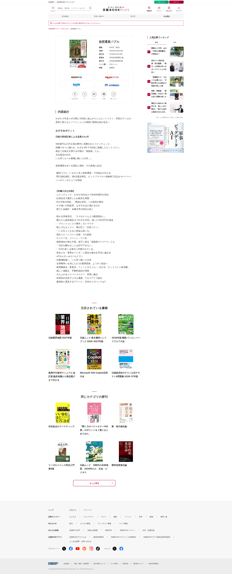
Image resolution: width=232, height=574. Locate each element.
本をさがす (65, 29)
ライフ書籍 (123, 523)
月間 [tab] (174, 42)
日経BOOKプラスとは (77, 537)
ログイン (176, 2)
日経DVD (108, 530)
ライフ (132, 16)
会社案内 (66, 563)
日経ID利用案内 (153, 563)
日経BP (51, 2)
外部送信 (125, 563)
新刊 (71, 523)
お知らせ (72, 510)
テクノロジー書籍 (104, 523)
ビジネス (65, 16)
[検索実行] (90, 8)
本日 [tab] (156, 42)
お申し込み (161, 2)
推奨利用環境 (98, 537)
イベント (128, 517)
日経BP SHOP (74, 530)
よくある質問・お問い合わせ (80, 541)
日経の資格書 (92, 530)
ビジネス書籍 (85, 523)
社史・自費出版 (148, 530)
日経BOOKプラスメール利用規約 (123, 537)
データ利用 (114, 563)
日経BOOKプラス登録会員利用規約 (156, 537)
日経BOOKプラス (54, 29)
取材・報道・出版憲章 (81, 563)
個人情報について (99, 563)
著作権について (138, 563)
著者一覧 (163, 517)
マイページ (87, 510)
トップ (50, 510)
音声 (140, 517)
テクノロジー (99, 16)
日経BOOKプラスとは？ (66, 2)
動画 (151, 517)
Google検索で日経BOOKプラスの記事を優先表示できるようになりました (77, 23)
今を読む (166, 16)
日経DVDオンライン (127, 530)
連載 (115, 517)
